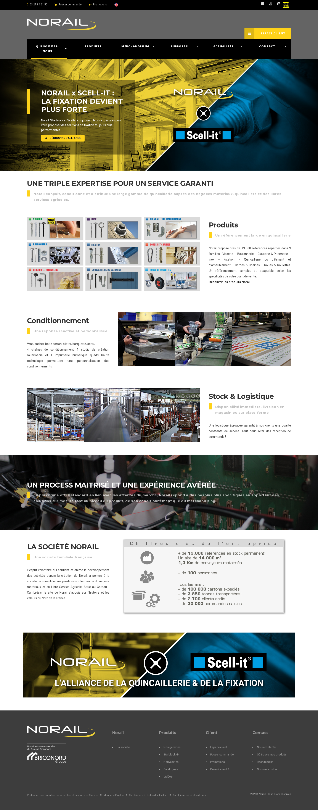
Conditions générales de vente (190, 795)
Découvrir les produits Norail (230, 282)
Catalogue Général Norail (73, 97)
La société (123, 747)
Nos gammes (172, 747)
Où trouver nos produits (271, 754)
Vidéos (168, 776)
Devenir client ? (219, 769)
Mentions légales (114, 795)
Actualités (223, 46)
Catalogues (171, 769)
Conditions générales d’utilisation (148, 795)
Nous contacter (266, 747)
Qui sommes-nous (47, 48)
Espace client (218, 747)
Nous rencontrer (267, 769)
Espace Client (273, 33)
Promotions (100, 4)
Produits (93, 46)
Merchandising (135, 46)
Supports (179, 46)
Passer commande (70, 4)
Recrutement (265, 761)
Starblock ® (171, 754)
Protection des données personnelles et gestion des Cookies (62, 795)
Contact (267, 46)
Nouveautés (171, 761)
